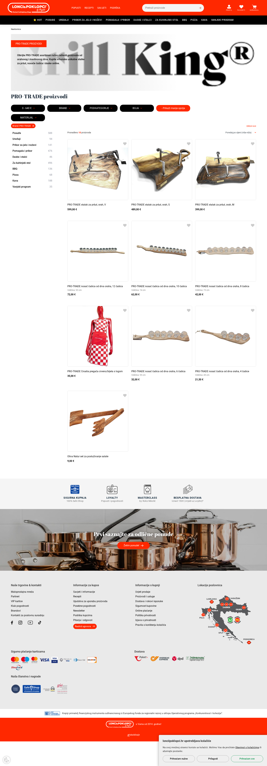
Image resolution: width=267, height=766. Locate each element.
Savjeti (101, 7)
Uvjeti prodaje (142, 591)
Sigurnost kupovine (145, 605)
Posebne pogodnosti (84, 605)
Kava (204, 20)
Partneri (15, 596)
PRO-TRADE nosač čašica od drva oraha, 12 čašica (95, 286)
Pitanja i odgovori (82, 620)
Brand (63, 108)
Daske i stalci (143, 20)
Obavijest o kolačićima (247, 747)
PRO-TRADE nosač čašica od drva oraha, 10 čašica (159, 286)
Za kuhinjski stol (166, 20)
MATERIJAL (26, 117)
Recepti (89, 7)
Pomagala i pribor (118, 20)
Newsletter (79, 610)
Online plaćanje (143, 610)
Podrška (115, 7)
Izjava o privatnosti (145, 620)
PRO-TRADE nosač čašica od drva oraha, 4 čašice (222, 371)
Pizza (194, 20)
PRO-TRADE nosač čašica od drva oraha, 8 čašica (222, 286)
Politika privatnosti (145, 615)
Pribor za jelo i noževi (87, 20)
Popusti (76, 7)
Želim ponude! (131, 545)
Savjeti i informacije (84, 591)
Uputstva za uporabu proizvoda (90, 601)
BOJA (136, 108)
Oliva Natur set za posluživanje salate (87, 456)
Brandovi (16, 610)
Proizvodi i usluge (145, 596)
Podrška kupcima (82, 615)
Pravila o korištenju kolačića (150, 624)
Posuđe (50, 20)
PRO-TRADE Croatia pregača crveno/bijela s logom (95, 371)
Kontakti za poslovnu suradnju (27, 615)
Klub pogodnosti (20, 605)
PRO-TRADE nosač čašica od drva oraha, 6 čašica (158, 371)
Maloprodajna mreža (22, 591)
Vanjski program (222, 20)
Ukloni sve (251, 126)
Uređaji (64, 20)
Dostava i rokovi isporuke (149, 601)
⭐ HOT (37, 20)
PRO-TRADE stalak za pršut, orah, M (214, 204)
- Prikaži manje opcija (173, 108)
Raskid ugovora (83, 626)
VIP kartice (17, 601)
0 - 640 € (27, 108)
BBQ (184, 20)
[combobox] (240, 132)
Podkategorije (99, 108)
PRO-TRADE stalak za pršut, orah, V (86, 204)
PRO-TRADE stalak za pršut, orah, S (150, 204)
